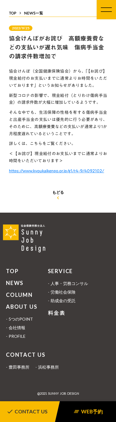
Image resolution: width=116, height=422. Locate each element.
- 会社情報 (15, 327)
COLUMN (19, 295)
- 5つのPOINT (19, 318)
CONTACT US (26, 354)
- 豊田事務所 (17, 367)
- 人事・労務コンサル (68, 283)
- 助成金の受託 (62, 300)
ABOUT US (21, 306)
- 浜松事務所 (47, 367)
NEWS (14, 283)
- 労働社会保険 (62, 291)
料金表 (56, 313)
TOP (12, 271)
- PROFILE (16, 336)
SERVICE (60, 271)
